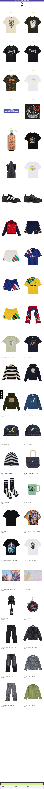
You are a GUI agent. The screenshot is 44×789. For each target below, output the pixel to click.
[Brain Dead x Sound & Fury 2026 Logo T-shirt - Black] (32, 53)
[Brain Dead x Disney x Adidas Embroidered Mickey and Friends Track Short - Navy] (32, 227)
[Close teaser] (2, 389)
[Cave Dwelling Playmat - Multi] (32, 575)
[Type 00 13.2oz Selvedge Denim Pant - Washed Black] (11, 662)
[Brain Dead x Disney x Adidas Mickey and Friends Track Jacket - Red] (11, 227)
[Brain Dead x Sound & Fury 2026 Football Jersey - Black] (11, 53)
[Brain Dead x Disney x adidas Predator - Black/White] (11, 198)
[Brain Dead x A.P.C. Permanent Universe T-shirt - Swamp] (11, 343)
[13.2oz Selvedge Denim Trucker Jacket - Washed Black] (32, 633)
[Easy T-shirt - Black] (11, 517)
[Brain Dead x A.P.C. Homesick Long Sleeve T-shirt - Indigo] (32, 401)
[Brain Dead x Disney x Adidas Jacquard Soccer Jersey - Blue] (32, 256)
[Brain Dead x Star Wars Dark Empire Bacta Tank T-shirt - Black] (11, 546)
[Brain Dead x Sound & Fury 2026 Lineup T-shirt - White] (32, 82)
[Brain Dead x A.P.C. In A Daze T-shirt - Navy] (32, 343)
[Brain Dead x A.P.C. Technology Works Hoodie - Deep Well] (32, 372)
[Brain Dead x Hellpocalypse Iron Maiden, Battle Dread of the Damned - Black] (11, 169)
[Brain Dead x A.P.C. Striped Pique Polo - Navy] (11, 372)
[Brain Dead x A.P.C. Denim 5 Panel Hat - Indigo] (11, 430)
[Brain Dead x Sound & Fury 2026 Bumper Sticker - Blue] (11, 111)
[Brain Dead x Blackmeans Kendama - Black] (11, 604)
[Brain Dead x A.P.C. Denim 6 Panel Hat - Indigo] (32, 430)
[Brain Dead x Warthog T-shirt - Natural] (11, 24)
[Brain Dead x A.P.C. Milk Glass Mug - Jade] (32, 488)
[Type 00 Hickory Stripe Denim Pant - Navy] (11, 691)
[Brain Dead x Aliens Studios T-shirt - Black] (32, 140)
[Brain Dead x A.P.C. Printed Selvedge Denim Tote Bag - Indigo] (32, 459)
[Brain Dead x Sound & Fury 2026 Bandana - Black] (32, 111)
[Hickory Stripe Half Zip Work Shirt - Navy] (32, 662)
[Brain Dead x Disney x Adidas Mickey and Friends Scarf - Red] (32, 314)
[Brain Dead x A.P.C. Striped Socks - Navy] (11, 488)
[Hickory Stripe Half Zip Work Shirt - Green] (32, 691)
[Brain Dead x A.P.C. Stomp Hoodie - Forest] (11, 401)
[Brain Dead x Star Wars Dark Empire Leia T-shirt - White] (32, 546)
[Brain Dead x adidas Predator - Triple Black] (32, 198)
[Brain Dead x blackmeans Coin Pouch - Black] (32, 604)
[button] (22, 0)
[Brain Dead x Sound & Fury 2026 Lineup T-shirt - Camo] (11, 82)
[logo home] (22, 4)
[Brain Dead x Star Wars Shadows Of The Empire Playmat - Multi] (11, 575)
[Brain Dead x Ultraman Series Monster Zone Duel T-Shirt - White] (32, 169)
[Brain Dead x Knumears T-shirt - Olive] (32, 24)
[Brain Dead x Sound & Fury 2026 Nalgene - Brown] (11, 140)
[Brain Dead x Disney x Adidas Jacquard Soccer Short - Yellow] (11, 314)
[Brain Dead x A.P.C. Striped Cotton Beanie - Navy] (11, 459)
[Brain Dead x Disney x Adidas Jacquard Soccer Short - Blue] (11, 285)
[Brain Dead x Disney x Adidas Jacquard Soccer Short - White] (11, 256)
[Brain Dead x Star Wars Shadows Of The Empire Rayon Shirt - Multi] (32, 517)
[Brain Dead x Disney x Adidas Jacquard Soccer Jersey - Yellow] (32, 285)
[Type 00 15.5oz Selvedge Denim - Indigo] (11, 633)
